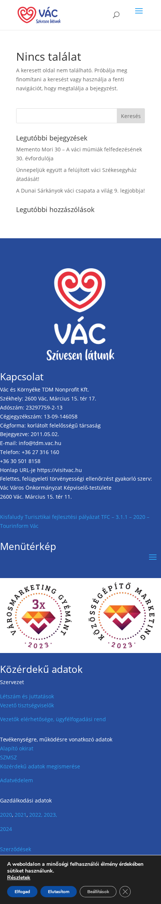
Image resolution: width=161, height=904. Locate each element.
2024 (6, 828)
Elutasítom (58, 892)
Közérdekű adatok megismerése (40, 766)
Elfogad (22, 892)
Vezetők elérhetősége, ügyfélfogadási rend (53, 719)
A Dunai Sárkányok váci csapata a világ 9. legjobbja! (80, 190)
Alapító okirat (16, 748)
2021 (21, 814)
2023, (50, 814)
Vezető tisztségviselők (27, 705)
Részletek (18, 877)
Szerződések (15, 849)
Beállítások (98, 892)
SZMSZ (8, 757)
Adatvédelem (16, 780)
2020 (6, 814)
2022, (35, 814)
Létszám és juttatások (27, 696)
